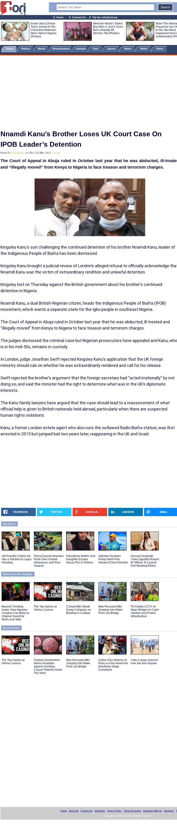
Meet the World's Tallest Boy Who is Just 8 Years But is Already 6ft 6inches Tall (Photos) (108, 28)
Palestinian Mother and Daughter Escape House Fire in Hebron (80, 559)
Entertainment (61, 48)
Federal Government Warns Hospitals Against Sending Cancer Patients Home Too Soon (48, 666)
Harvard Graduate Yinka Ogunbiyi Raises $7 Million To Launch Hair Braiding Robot (145, 560)
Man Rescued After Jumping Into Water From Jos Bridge (110, 610)
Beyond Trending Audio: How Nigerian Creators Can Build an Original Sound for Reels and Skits (16, 613)
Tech (96, 48)
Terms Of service (132, 810)
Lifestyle (80, 48)
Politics (26, 48)
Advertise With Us (152, 810)
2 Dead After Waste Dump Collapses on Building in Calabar (78, 610)
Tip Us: (104, 17)
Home (60, 17)
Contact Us (79, 17)
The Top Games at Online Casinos (45, 608)
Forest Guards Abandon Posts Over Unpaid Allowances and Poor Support (49, 560)
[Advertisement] (88, 90)
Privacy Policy (114, 810)
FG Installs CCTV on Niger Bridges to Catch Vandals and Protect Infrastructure (145, 611)
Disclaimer (99, 810)
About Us (74, 810)
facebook (169, 810)
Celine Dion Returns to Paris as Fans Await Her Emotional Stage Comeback (113, 664)
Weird (144, 48)
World (42, 48)
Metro (128, 48)
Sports (112, 48)
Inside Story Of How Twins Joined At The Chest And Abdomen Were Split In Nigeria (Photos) (43, 30)
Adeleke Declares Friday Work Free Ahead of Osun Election (113, 559)
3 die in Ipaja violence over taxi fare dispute (144, 661)
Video (160, 48)
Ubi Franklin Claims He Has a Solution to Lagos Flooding (17, 559)
